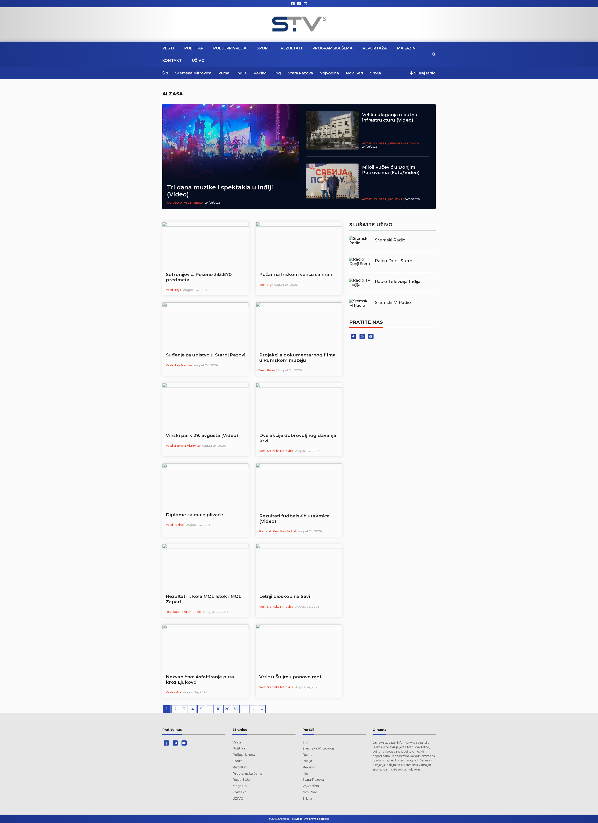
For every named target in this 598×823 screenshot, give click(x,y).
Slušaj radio (424, 73)
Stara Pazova (300, 73)
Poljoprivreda (229, 48)
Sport (264, 48)
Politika (193, 48)
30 (235, 709)
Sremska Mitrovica (193, 73)
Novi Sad (354, 73)
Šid (165, 73)
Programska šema (332, 48)
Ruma (223, 73)
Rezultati (291, 48)
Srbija (375, 73)
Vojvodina (329, 73)
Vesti (168, 48)
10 (219, 709)
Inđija (241, 73)
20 (227, 709)
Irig (277, 73)
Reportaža (375, 48)
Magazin (406, 48)
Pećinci (260, 73)
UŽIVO (198, 60)
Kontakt (172, 60)
